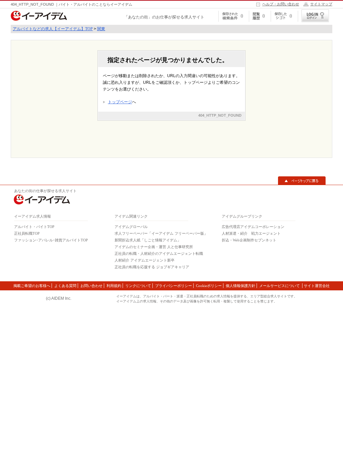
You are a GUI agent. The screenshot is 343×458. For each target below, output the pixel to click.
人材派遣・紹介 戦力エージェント (251, 233)
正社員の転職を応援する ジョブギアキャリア (152, 267)
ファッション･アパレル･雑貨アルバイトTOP (51, 240)
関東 (101, 28)
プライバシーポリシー (173, 286)
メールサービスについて (280, 286)
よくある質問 (65, 286)
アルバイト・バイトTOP (34, 227)
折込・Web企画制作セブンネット (249, 240)
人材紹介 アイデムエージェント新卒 (145, 260)
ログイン (315, 15)
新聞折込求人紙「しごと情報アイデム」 (148, 240)
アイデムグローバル (131, 227)
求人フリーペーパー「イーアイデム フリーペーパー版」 (161, 233)
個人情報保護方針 (240, 286)
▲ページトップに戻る (302, 180)
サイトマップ (321, 4)
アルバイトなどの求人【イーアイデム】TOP (53, 28)
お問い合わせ (91, 286)
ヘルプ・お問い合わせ (280, 4)
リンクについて (138, 286)
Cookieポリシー (209, 286)
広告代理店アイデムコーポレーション (253, 227)
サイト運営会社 (317, 286)
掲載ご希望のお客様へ (31, 286)
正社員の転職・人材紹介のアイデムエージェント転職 (159, 253)
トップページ (120, 102)
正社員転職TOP (27, 233)
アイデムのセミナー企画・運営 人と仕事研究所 (154, 247)
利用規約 (114, 286)
